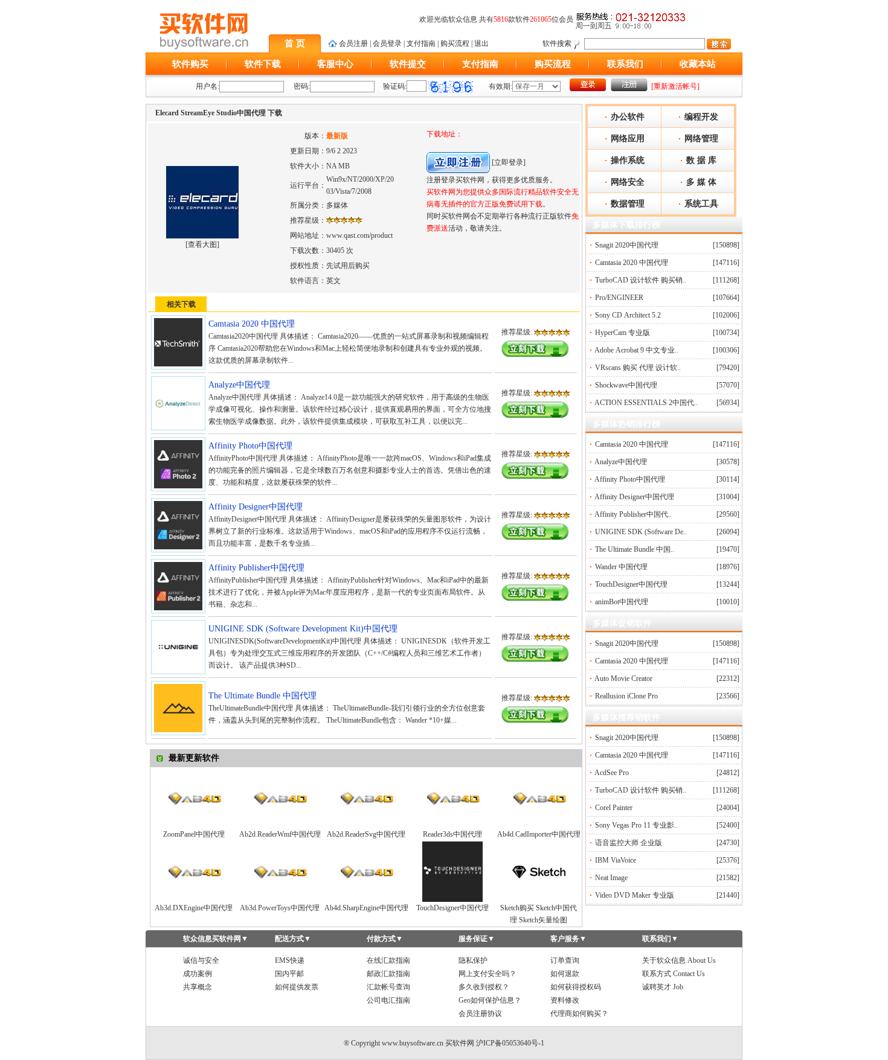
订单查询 (564, 960)
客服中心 (335, 64)
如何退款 (564, 973)
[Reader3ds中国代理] (452, 826)
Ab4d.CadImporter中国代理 (539, 834)
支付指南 (421, 43)
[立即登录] (509, 162)
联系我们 (625, 64)
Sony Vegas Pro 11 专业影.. (636, 825)
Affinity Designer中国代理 (634, 497)
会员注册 (353, 43)
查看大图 (202, 244)
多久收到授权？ (483, 987)
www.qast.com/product (359, 235)
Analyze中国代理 (620, 462)
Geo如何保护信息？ (489, 1000)
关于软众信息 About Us (679, 960)
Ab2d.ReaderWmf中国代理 (280, 834)
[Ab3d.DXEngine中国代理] (194, 899)
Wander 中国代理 (621, 567)
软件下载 (263, 64)
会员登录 (387, 43)
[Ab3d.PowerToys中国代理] (279, 899)
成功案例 (197, 973)
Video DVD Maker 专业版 (634, 895)
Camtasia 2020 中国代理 (631, 262)
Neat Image (611, 877)
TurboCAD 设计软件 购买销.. (640, 280)
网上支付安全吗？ (487, 973)
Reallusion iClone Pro (626, 696)
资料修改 (564, 1000)
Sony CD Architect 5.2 (628, 315)
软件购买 (190, 64)
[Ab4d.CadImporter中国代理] (539, 826)
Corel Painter (613, 807)
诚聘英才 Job (662, 987)
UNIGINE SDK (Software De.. (641, 532)
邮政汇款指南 (388, 973)
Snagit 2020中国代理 (626, 245)
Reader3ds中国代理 (452, 834)
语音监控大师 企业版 (628, 842)
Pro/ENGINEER (619, 297)
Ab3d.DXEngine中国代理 (194, 908)
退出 (481, 43)
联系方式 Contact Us (673, 973)
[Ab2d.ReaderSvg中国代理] (366, 826)
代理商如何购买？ (579, 1013)
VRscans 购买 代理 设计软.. (638, 367)
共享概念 (197, 987)
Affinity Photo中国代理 (629, 479)
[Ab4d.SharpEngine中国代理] (366, 899)
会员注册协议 (480, 1013)
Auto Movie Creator (623, 678)
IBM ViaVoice (615, 860)
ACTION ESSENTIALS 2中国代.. (646, 402)
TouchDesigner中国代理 (452, 908)
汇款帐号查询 (388, 987)
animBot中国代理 (621, 602)
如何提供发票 (296, 987)
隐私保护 (472, 960)
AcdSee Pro (611, 772)
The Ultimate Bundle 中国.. (634, 549)
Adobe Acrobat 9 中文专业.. (636, 350)
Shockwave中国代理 (626, 385)
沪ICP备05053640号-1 (510, 1043)
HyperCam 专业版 (622, 332)
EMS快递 (289, 960)
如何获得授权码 (575, 987)
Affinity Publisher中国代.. (633, 514)
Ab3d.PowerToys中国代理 (280, 908)
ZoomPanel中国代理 (194, 834)
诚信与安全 (201, 960)
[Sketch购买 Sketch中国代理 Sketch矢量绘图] (539, 899)
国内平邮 (289, 973)
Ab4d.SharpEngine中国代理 (366, 908)
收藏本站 (698, 64)
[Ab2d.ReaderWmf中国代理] (279, 826)
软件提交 (408, 64)
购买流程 (454, 43)
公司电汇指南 (388, 1000)
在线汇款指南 (388, 960)
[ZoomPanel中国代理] (194, 826)
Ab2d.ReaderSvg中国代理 (366, 834)
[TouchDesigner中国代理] (452, 899)
